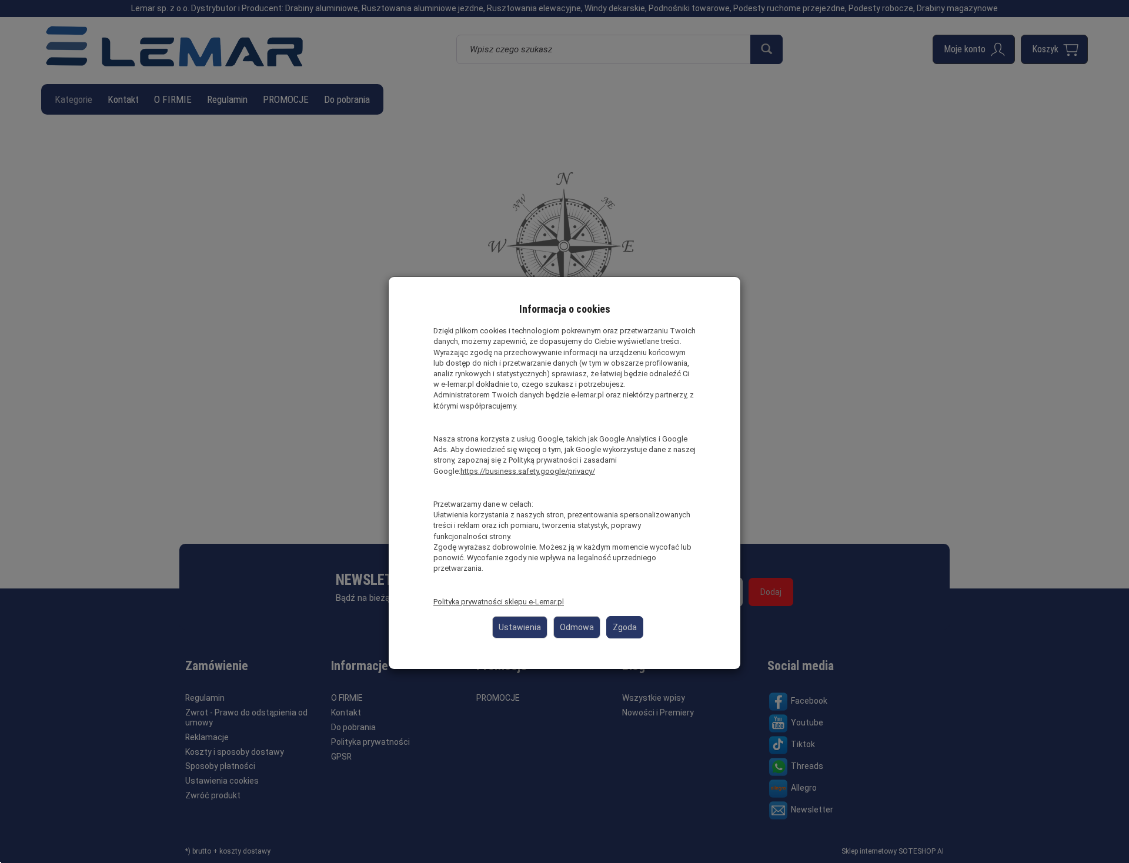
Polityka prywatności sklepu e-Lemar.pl (498, 601)
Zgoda (625, 627)
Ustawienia (520, 627)
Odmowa (577, 627)
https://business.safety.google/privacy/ (527, 471)
